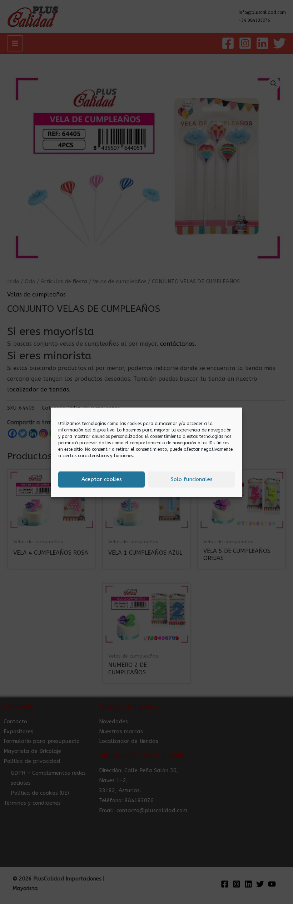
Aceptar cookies (101, 479)
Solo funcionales (192, 479)
